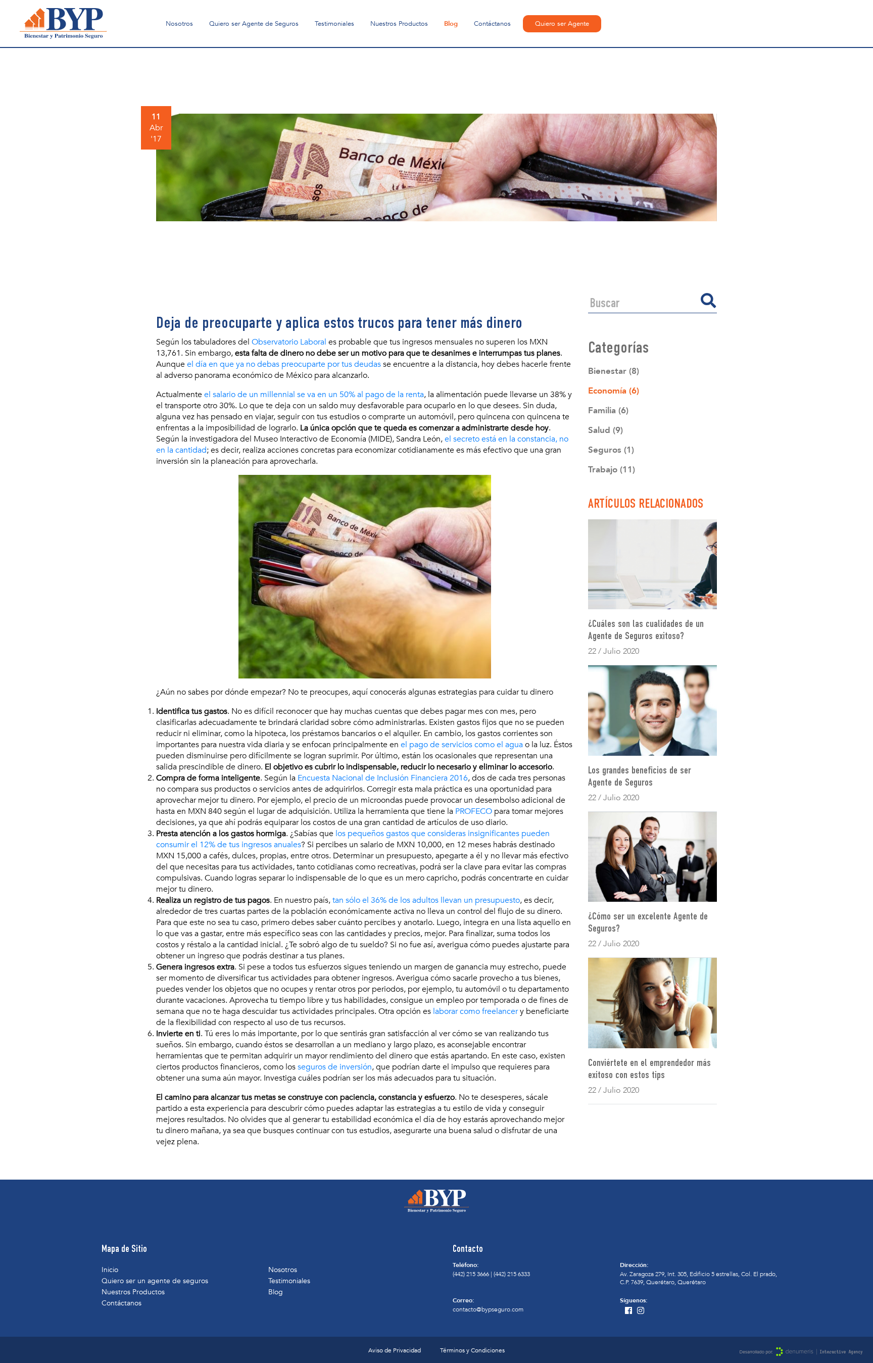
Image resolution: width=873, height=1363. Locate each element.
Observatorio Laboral (289, 342)
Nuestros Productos (399, 23)
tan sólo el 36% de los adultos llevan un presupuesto (426, 900)
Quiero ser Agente (562, 23)
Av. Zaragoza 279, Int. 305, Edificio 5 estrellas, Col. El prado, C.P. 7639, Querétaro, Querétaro (698, 1278)
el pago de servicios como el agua (462, 744)
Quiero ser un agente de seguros (155, 1281)
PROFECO (473, 811)
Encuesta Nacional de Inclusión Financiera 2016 (383, 778)
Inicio (110, 1270)
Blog (451, 23)
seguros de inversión (335, 1067)
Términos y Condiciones (472, 1350)
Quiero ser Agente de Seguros (254, 23)
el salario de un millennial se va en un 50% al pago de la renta (314, 394)
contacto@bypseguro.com (488, 1309)
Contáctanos (492, 23)
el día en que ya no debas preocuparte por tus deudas (284, 364)
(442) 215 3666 (471, 1274)
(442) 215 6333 (512, 1274)
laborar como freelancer (475, 1011)
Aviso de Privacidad (394, 1350)
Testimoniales (334, 23)
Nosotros (179, 23)
